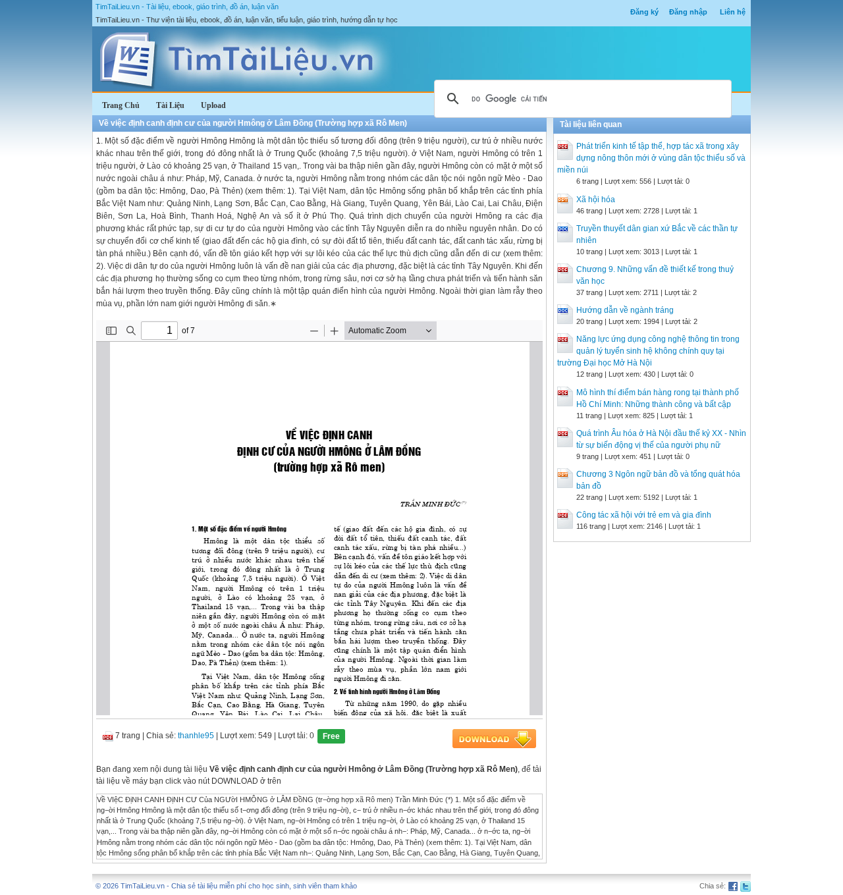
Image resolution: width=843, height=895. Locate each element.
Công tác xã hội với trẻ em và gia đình (643, 515)
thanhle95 (196, 735)
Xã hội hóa (595, 199)
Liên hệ (733, 12)
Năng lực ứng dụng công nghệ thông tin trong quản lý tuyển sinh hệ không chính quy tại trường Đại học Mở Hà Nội (648, 351)
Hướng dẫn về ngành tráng (625, 310)
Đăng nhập (688, 12)
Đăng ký (644, 12)
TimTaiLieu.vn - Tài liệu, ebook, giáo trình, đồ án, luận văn (187, 7)
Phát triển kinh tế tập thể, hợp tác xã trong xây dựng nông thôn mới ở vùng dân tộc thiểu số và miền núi (651, 158)
